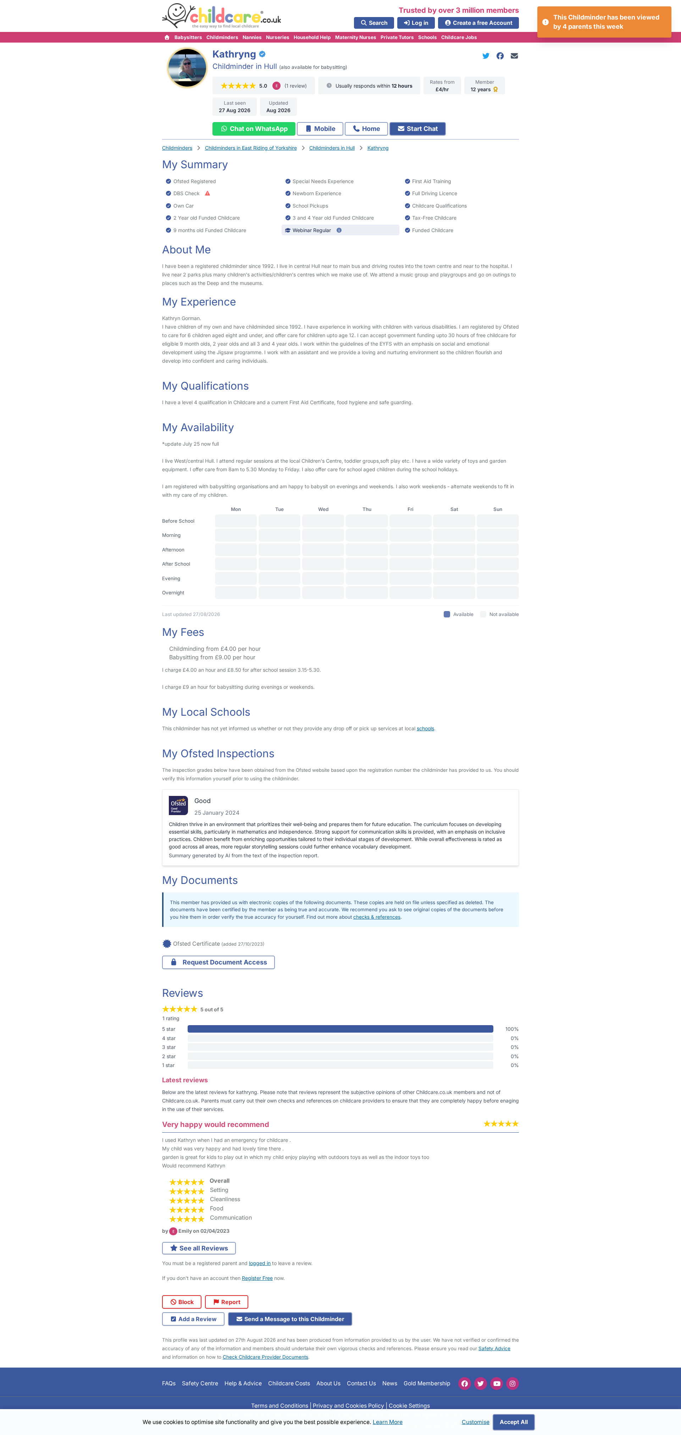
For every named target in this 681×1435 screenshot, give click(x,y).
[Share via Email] (514, 55)
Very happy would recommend (215, 1124)
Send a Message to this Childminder (293, 1319)
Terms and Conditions (279, 1405)
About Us (328, 1383)
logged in (260, 1263)
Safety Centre (200, 1383)
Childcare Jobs (459, 37)
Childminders (222, 37)
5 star (168, 1029)
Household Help (312, 37)
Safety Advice (494, 1348)
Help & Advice (243, 1383)
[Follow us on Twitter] (480, 1383)
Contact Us (361, 1383)
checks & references (376, 917)
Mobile (324, 128)
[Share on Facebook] (501, 55)
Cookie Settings (409, 1405)
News (389, 1383)
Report (230, 1301)
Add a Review (197, 1319)
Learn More (388, 1422)
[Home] (167, 37)
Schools (427, 37)
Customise (475, 1422)
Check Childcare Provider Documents (265, 1357)
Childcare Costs (289, 1383)
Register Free (257, 1278)
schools (425, 728)
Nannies (252, 37)
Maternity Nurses (355, 37)
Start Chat (421, 128)
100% (512, 1029)
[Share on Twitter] (487, 55)
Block (185, 1301)
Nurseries (277, 37)
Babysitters (188, 37)
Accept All (514, 1422)
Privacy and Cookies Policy (348, 1405)
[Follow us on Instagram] (512, 1383)
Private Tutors (397, 37)
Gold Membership (427, 1383)
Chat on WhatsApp (258, 128)
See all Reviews (203, 1248)
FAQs (169, 1383)
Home (370, 128)
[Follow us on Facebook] (464, 1383)
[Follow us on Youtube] (496, 1383)
